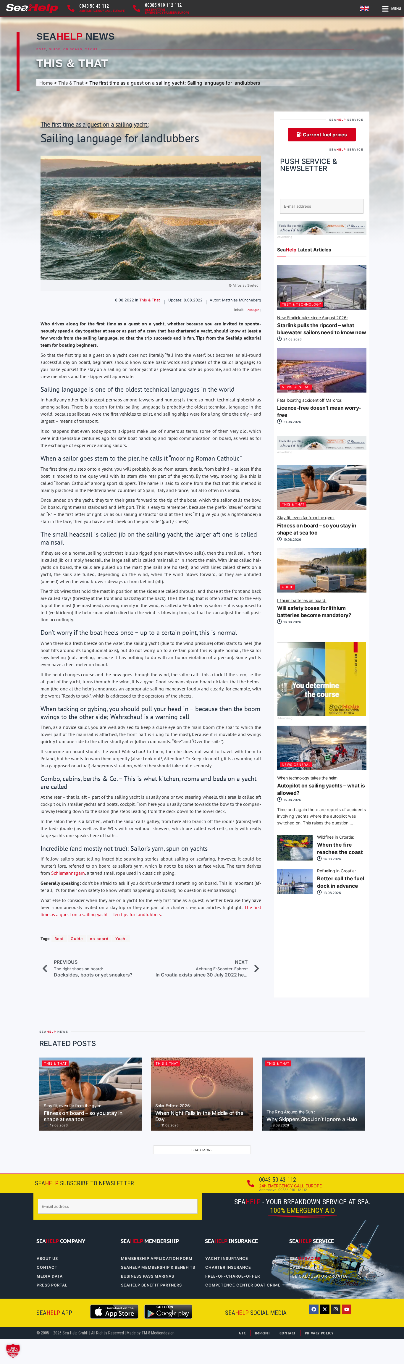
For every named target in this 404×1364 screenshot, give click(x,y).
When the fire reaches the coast (340, 845)
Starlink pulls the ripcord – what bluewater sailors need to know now (321, 326)
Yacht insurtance (226, 1258)
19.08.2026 (291, 539)
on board (73, 49)
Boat (41, 49)
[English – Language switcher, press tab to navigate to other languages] (365, 8)
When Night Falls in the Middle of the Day (199, 1113)
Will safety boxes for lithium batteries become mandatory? (314, 608)
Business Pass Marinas (147, 1276)
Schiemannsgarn (68, 873)
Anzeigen (253, 309)
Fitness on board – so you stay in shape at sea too (316, 526)
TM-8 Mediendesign (157, 1333)
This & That (72, 63)
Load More (202, 1150)
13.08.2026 (331, 893)
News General (296, 387)
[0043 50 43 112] (71, 8)
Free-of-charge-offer (232, 1276)
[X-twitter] (324, 1309)
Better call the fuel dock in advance (340, 879)
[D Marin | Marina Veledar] (321, 233)
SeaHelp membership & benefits (158, 1267)
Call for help (306, 1267)
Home (46, 83)
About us (47, 1258)
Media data (50, 1276)
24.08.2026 (292, 339)
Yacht (91, 49)
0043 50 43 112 (94, 6)
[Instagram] (335, 1309)
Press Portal (52, 1285)
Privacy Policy (319, 1333)
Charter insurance (228, 1267)
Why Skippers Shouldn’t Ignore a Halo (311, 1116)
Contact (47, 1267)
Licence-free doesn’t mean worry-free (319, 408)
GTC (242, 1333)
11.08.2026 (170, 1125)
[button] (13, 1351)
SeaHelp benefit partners (151, 1285)
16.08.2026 (291, 622)
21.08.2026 (291, 422)
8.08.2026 (280, 1125)
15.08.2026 (291, 800)
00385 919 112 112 (163, 5)
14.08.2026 (331, 859)
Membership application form (157, 1258)
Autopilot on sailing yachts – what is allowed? (321, 786)
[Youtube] (346, 1309)
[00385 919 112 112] (137, 8)
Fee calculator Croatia (318, 1276)
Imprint (262, 1333)
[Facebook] (314, 1309)
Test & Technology (301, 304)
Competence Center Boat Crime (243, 1285)
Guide (55, 49)
